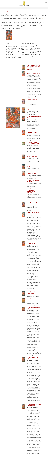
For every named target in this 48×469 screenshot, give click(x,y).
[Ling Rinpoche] (24, 3)
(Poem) (42, 18)
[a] (46, 2)
